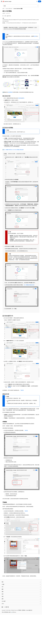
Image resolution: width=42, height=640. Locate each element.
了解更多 (9, 387)
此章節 (35, 36)
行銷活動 (20, 98)
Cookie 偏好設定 (29, 610)
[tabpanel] (21, 232)
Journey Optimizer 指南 (18, 8)
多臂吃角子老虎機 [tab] (11, 153)
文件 (3, 8)
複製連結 (9, 15)
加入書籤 (5, 15)
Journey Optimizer (9, 8)
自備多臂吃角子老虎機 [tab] (20, 153)
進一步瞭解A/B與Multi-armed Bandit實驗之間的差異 (14, 149)
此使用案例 (10, 92)
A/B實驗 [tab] (5, 153)
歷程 (23, 98)
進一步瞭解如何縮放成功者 (29, 284)
